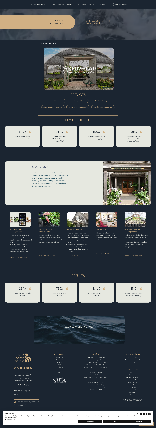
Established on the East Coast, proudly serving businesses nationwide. (133, 401)
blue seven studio (36, 4)
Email (16, 394)
